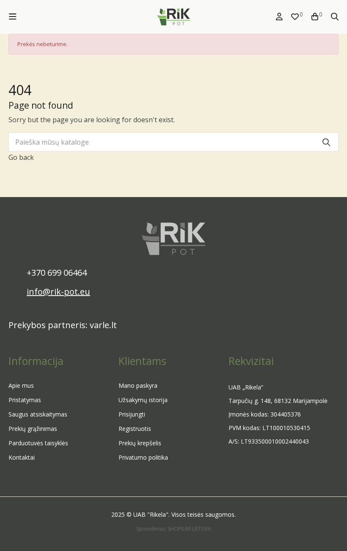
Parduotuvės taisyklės (38, 443)
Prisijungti (131, 414)
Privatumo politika (143, 457)
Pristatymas (24, 400)
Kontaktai (21, 457)
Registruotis (134, 429)
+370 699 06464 (57, 272)
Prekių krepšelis (139, 443)
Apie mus (21, 385)
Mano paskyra (137, 385)
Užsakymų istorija (143, 400)
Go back (21, 157)
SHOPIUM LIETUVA (189, 528)
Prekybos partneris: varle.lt (62, 325)
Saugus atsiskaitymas (37, 414)
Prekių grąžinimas (32, 429)
